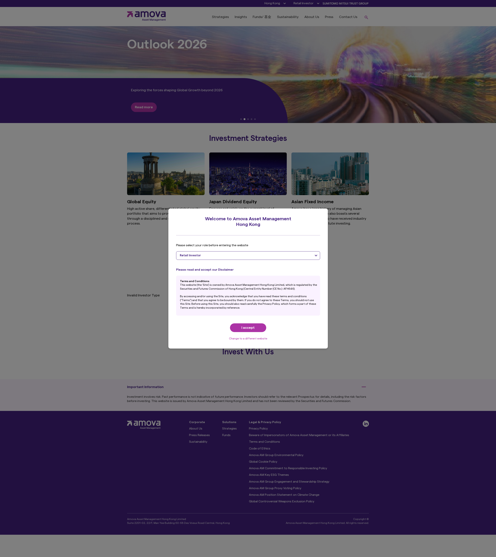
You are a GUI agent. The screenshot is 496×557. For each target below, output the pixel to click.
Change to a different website (248, 338)
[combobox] (248, 255)
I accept (248, 327)
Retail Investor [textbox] (190, 255)
